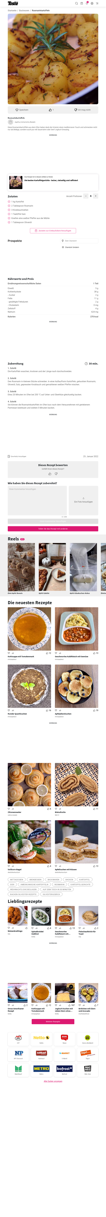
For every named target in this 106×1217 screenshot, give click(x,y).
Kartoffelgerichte (80, 884)
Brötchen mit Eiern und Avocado (87, 1009)
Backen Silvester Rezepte (23, 894)
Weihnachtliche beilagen (23, 889)
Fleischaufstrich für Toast (87, 932)
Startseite (12, 10)
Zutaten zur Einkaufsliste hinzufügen (54, 231)
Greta (33, 937)
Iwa (9, 934)
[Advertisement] (53, 152)
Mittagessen (16, 880)
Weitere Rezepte (53, 1022)
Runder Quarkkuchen (17, 714)
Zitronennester (14, 812)
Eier (12, 884)
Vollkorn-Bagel (14, 869)
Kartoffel (84, 880)
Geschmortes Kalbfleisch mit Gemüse (71, 656)
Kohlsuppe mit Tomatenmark (21, 656)
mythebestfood (84, 1014)
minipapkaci (12, 659)
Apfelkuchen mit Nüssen (66, 869)
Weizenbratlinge (15, 931)
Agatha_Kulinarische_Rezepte (25, 122)
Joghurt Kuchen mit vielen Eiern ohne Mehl (64, 1009)
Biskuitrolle (60, 812)
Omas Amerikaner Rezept (16, 1009)
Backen (69, 880)
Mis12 (57, 815)
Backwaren (24, 10)
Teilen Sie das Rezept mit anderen (53, 529)
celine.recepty (12, 815)
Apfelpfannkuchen (63, 714)
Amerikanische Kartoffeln (34, 884)
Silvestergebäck (51, 894)
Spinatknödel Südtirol (37, 932)
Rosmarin (60, 884)
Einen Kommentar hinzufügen (53, 521)
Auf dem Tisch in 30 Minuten (57, 889)
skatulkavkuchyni (14, 872)
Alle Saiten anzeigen (53, 1081)
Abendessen (35, 880)
